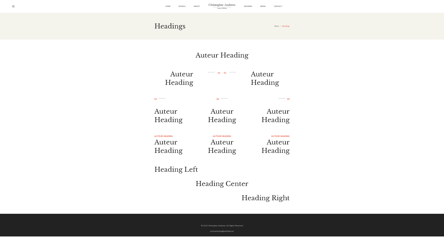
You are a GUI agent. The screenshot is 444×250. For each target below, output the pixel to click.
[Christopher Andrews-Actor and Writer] (222, 6)
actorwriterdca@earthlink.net (222, 231)
